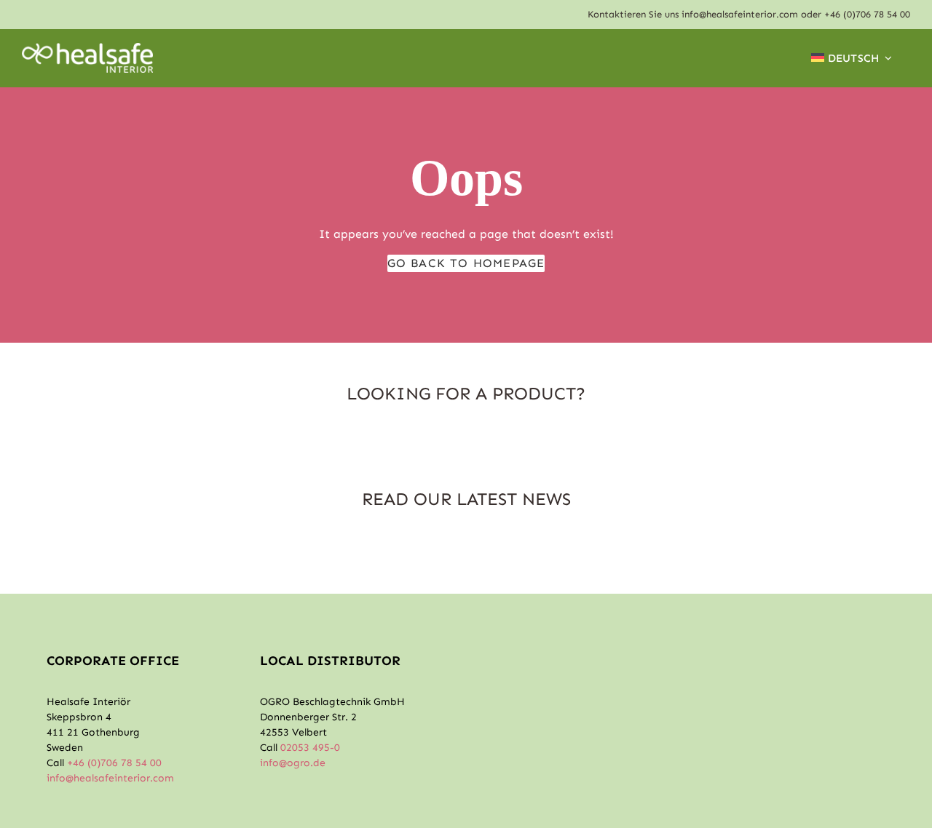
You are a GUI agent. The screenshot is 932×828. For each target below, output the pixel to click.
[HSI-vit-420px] (87, 48)
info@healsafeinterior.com (740, 14)
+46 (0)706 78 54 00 (867, 14)
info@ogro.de (292, 763)
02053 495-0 (310, 747)
